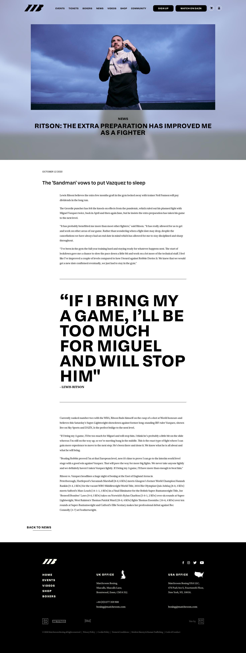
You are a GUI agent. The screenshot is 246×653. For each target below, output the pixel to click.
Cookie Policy (103, 632)
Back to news (39, 527)
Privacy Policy (89, 632)
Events (60, 8)
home (47, 574)
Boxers (87, 8)
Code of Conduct (173, 632)
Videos (111, 8)
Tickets (73, 8)
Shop (123, 8)
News (99, 8)
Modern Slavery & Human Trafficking (147, 632)
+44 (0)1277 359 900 (107, 601)
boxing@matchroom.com (111, 606)
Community (138, 8)
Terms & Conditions (120, 632)
